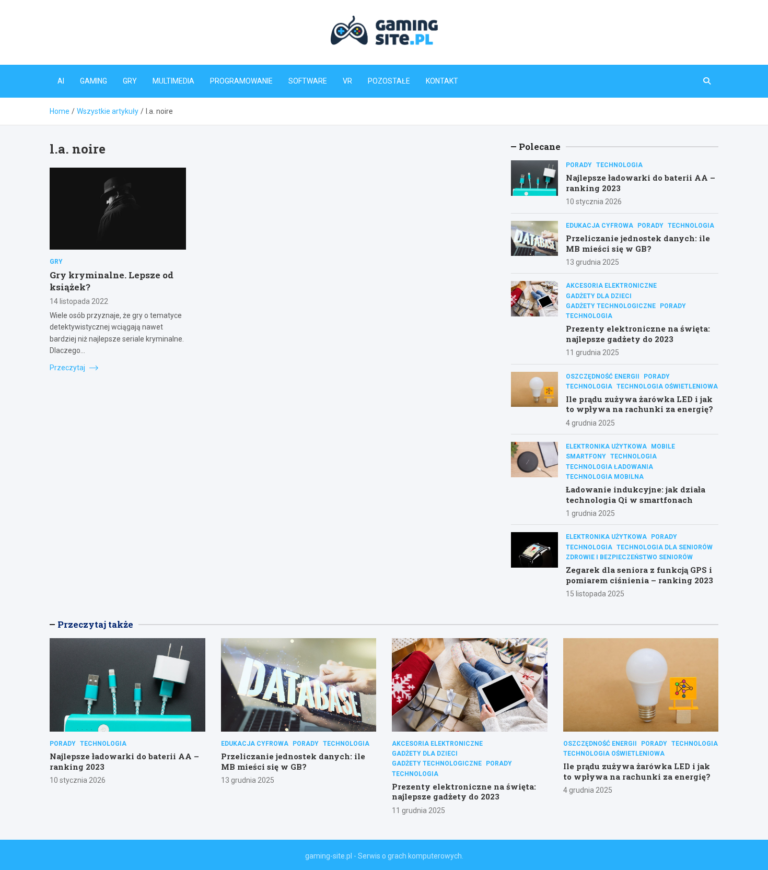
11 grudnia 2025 (592, 352)
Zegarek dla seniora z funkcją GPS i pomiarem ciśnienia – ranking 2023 (639, 575)
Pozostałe (389, 81)
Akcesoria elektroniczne (611, 285)
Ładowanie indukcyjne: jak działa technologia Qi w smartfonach (635, 494)
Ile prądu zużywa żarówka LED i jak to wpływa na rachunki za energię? (639, 404)
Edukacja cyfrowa (599, 225)
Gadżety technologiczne (611, 306)
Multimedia (173, 81)
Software (307, 81)
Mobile (663, 446)
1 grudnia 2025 (590, 513)
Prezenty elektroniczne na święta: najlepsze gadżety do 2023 (638, 333)
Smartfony (586, 456)
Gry (130, 81)
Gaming (93, 81)
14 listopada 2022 (79, 301)
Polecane (540, 146)
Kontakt (442, 81)
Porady (579, 165)
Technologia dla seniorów (664, 547)
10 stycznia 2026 (594, 201)
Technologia (619, 165)
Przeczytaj (68, 367)
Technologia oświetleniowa (667, 386)
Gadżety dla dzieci (599, 296)
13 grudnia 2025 (592, 262)
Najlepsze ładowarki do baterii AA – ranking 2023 (640, 182)
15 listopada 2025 (595, 594)
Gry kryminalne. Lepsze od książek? (111, 280)
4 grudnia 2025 (590, 423)
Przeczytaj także (95, 624)
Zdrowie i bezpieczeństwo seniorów (629, 557)
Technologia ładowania (609, 467)
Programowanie (241, 81)
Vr (347, 81)
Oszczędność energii (602, 376)
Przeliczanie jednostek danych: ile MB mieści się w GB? (638, 243)
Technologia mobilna (605, 476)
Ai (60, 81)
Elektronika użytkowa (606, 446)
